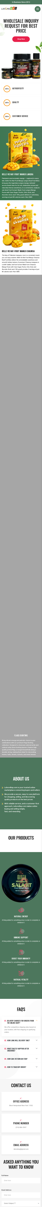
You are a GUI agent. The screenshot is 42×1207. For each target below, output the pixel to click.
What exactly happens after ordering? (16, 1049)
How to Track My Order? (15, 1067)
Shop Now (21, 39)
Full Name (4, 1175)
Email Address (6, 1190)
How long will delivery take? (17, 1040)
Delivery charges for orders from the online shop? (19, 1022)
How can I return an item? (15, 1059)
